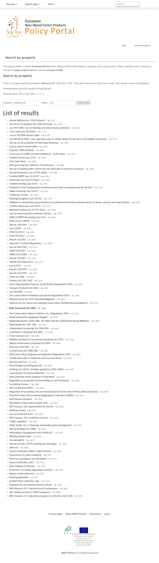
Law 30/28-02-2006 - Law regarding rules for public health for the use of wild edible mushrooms (58, 139)
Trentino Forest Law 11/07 (22, 158)
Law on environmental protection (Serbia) (30, 213)
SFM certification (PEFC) (21, 388)
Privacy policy (56, 514)
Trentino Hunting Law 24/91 (23, 184)
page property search (25, 70)
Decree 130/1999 (18, 269)
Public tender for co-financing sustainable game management (40, 425)
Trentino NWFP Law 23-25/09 (24, 176)
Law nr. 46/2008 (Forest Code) (24, 135)
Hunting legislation (18, 477)
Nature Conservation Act (21, 474)
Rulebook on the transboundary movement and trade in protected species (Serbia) (50, 187)
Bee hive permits (17, 362)
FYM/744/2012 (16, 236)
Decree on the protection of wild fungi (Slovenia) (33, 143)
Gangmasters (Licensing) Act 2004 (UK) (29, 328)
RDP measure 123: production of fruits (28, 418)
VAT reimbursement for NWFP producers (29, 492)
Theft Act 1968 (16, 277)
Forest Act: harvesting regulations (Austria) (30, 470)
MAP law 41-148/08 (19, 221)
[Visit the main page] (44, 26)
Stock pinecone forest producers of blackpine (32, 377)
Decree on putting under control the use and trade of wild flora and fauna (46, 169)
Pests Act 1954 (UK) (19, 347)
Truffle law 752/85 (18, 195)
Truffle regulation (18, 421)
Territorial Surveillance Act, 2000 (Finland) (30, 124)
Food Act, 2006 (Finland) (21, 150)
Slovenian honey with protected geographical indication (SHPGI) (41, 395)
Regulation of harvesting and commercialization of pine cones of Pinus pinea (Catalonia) (53, 392)
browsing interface (41, 66)
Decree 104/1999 (18, 225)
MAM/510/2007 (17, 251)
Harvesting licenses (19, 384)
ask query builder (54, 70)
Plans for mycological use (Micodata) (28, 459)
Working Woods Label (20, 436)
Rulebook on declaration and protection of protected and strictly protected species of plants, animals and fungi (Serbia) (69, 202)
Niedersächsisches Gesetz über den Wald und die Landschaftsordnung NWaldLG (49, 321)
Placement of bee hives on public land (28, 403)
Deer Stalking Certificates (22, 466)
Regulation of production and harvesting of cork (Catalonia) (39, 380)
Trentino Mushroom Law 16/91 (25, 206)
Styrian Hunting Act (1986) (22, 429)
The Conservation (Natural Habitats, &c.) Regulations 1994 (38, 313)
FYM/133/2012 (16, 232)
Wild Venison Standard (20, 399)
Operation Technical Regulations (25, 243)
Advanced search (142, 45)
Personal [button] (11, 4)
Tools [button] (50, 4)
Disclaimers (95, 514)
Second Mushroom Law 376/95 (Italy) (28, 172)
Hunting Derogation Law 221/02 (25, 199)
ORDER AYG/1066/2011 (21, 262)
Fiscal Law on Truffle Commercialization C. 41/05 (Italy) (37, 154)
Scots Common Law (19, 336)
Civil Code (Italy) (17, 161)
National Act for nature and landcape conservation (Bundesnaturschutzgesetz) (48, 303)
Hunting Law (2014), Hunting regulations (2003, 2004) (36, 369)
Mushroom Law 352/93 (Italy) (24, 180)
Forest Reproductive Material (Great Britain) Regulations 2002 (40, 284)
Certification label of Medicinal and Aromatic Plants (35, 358)
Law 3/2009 (15, 228)
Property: (8, 103)
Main (124, 45)
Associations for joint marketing (25, 455)
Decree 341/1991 (18, 273)
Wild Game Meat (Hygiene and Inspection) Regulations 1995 (39, 354)
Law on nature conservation (23, 146)
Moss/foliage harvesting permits (25, 366)
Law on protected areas (21, 414)
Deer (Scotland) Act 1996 (22, 308)
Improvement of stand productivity (26, 373)
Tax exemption (16, 440)
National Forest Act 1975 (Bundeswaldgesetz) (32, 299)
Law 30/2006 (15, 292)
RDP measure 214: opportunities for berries (31, 406)
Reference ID (48, 83)
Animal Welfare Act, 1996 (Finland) (27, 120)
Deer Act (13, 447)
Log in (107, 514)
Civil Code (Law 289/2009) (22, 132)
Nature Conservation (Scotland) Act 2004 (29, 343)
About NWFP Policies (76, 514)
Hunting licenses (17, 410)
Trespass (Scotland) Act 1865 (23, 288)
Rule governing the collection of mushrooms (31, 165)
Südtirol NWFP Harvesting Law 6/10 (27, 217)
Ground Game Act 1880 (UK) (23, 351)
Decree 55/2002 (17, 240)
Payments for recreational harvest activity (30, 485)
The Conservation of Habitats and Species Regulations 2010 (39, 295)
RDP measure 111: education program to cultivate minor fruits (41, 496)
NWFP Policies (68, 553)
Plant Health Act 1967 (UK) (22, 325)
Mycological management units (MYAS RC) (30, 433)
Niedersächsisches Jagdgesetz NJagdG (28, 317)
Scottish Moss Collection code (24, 481)
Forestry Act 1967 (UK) (20, 280)
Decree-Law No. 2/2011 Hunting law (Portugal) (33, 444)
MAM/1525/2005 (18, 254)
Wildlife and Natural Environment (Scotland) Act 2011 (36, 339)
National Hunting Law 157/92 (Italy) (27, 210)
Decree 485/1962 (18, 247)
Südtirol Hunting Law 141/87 (23, 191)
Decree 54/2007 (17, 258)
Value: (45, 103)
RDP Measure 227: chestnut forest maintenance (33, 488)
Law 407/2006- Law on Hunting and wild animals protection (39, 128)
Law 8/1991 (15, 266)
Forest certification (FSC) (21, 462)
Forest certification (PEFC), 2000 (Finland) (30, 451)
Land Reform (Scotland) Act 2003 (26, 332)
